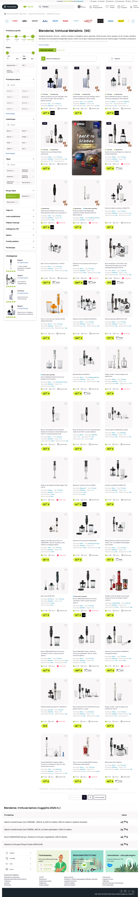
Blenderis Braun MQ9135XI (81, 374)
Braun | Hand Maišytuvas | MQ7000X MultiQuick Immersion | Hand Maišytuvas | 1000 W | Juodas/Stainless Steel (54, 432)
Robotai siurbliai (69, 885)
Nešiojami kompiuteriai (11, 877)
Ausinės (6, 883)
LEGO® (41, 877)
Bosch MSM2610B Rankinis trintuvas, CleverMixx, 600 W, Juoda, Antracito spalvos (52, 653)
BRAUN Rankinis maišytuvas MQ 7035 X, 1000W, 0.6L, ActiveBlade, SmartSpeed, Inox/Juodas (117, 543)
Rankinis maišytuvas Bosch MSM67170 (117, 208)
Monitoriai (7, 885)
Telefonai (7, 881)
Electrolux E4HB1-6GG (48, 596)
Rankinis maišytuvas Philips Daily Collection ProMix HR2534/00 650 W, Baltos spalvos (84, 213)
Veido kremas (68, 877)
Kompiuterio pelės (45, 881)
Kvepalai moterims (70, 881)
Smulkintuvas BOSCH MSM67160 (115, 485)
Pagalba (95, 1)
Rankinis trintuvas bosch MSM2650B (84, 540)
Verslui (129, 1)
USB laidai (105, 881)
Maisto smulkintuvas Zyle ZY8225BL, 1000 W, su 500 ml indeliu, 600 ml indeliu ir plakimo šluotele (54, 99)
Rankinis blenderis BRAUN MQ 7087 (116, 319)
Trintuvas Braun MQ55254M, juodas (116, 430)
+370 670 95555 (67, 1)
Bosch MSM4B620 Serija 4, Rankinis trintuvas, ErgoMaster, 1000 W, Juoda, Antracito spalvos (85, 653)
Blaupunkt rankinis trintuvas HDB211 (84, 485)
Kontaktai (102, 1)
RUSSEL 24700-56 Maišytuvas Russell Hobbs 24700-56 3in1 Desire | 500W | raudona (117, 598)
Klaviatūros (43, 879)
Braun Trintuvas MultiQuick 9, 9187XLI (53, 263)
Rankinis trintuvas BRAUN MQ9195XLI (85, 319)
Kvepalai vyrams (107, 879)
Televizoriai (106, 877)
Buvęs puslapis (75, 797)
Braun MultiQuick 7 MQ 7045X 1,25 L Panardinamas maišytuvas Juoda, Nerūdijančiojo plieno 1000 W (116, 265)
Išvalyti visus (61, 50)
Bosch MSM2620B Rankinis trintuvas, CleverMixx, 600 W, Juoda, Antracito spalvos (85, 601)
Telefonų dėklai (69, 883)
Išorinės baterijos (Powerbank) (112, 883)
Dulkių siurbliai (44, 885)
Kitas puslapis (100, 797)
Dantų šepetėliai (107, 885)
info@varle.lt (79, 1)
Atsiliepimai (111, 1)
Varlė (136, 1)
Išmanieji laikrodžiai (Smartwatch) (15, 879)
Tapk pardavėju (120, 1)
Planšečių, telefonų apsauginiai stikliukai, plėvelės (80, 879)
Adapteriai (42, 883)
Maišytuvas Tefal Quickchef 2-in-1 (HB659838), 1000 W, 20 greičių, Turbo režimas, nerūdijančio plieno (53, 543)
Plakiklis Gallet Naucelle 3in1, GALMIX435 (53, 707)
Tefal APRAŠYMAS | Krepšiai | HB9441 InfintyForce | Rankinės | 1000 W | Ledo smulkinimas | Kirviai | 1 (53, 764)
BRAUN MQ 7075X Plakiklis (113, 762)
